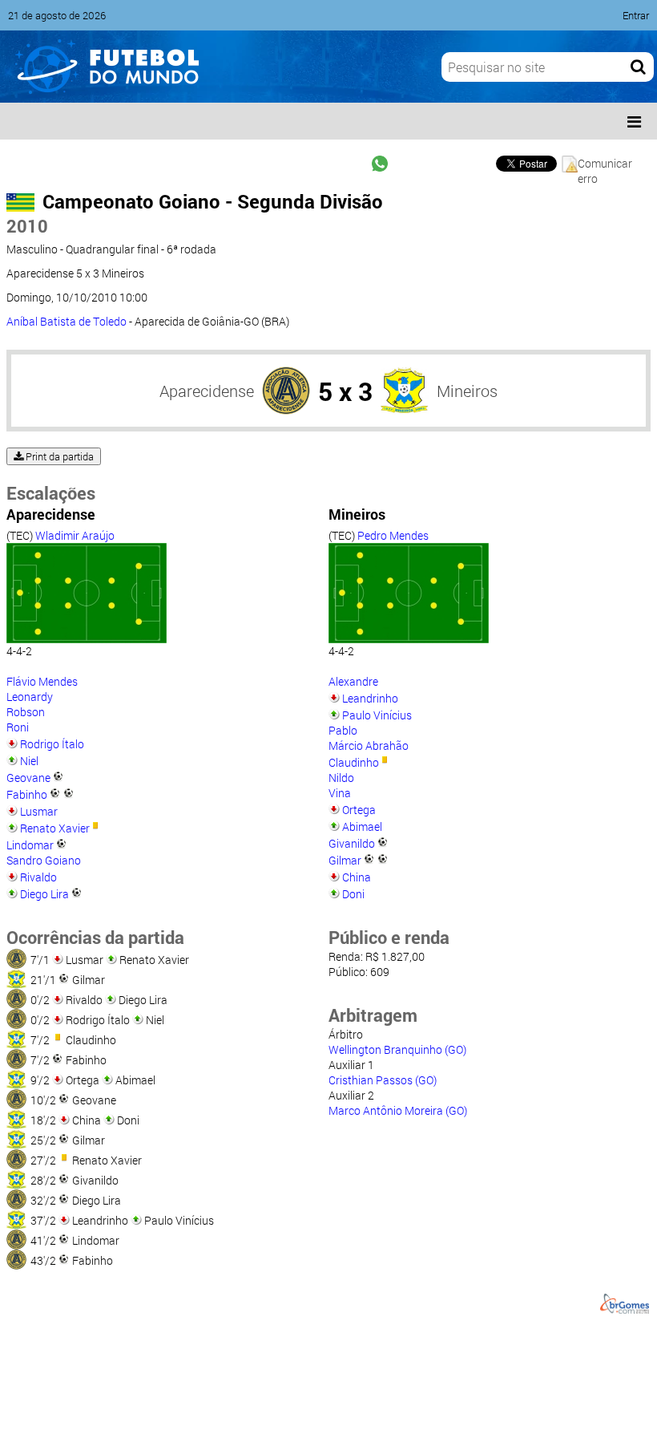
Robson (25, 711)
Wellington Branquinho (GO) (397, 1049)
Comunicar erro (605, 164)
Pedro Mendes (393, 535)
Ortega (359, 809)
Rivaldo (38, 877)
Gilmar (344, 860)
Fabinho (26, 794)
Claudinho (353, 762)
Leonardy (29, 696)
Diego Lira (44, 893)
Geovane (28, 777)
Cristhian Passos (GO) (382, 1080)
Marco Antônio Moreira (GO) (397, 1110)
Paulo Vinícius (377, 715)
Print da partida (58, 456)
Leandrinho (370, 698)
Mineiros (467, 390)
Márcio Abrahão (368, 745)
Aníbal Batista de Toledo (66, 321)
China (356, 877)
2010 (27, 225)
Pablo (342, 730)
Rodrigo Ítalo (52, 743)
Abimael (362, 826)
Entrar (636, 15)
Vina (339, 792)
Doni (353, 893)
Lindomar (30, 845)
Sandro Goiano (43, 860)
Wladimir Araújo (75, 535)
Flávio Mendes (42, 681)
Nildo (341, 777)
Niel (29, 760)
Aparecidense (206, 390)
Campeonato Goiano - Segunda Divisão (212, 201)
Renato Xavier (55, 828)
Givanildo (351, 843)
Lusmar (39, 811)
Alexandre (353, 681)
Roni (17, 727)
